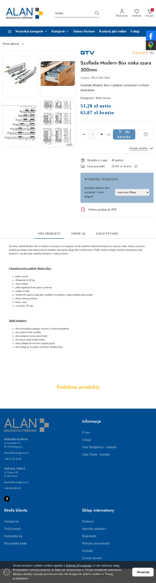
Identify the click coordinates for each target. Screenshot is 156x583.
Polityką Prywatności (79, 565)
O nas (86, 432)
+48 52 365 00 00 (12, 459)
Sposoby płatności (94, 528)
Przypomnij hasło (15, 543)
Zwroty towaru (92, 558)
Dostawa (88, 521)
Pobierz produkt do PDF (103, 209)
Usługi (86, 439)
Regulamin (89, 536)
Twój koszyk (12, 528)
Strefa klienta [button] (15, 510)
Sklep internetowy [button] (98, 510)
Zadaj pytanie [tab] (107, 233)
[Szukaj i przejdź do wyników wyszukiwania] (97, 13)
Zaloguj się (11, 521)
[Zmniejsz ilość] (84, 134)
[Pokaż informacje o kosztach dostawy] (136, 166)
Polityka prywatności (96, 543)
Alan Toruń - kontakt (96, 454)
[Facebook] (7, 499)
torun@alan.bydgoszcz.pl (16, 482)
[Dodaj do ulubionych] (146, 134)
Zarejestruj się (13, 536)
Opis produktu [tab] (49, 233)
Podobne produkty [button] (78, 387)
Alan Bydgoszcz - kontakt (99, 447)
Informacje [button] (91, 421)
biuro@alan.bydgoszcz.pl (16, 452)
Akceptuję (142, 572)
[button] (60, 32)
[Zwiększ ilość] (102, 134)
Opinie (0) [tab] (78, 233)
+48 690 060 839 (12, 488)
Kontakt (87, 550)
